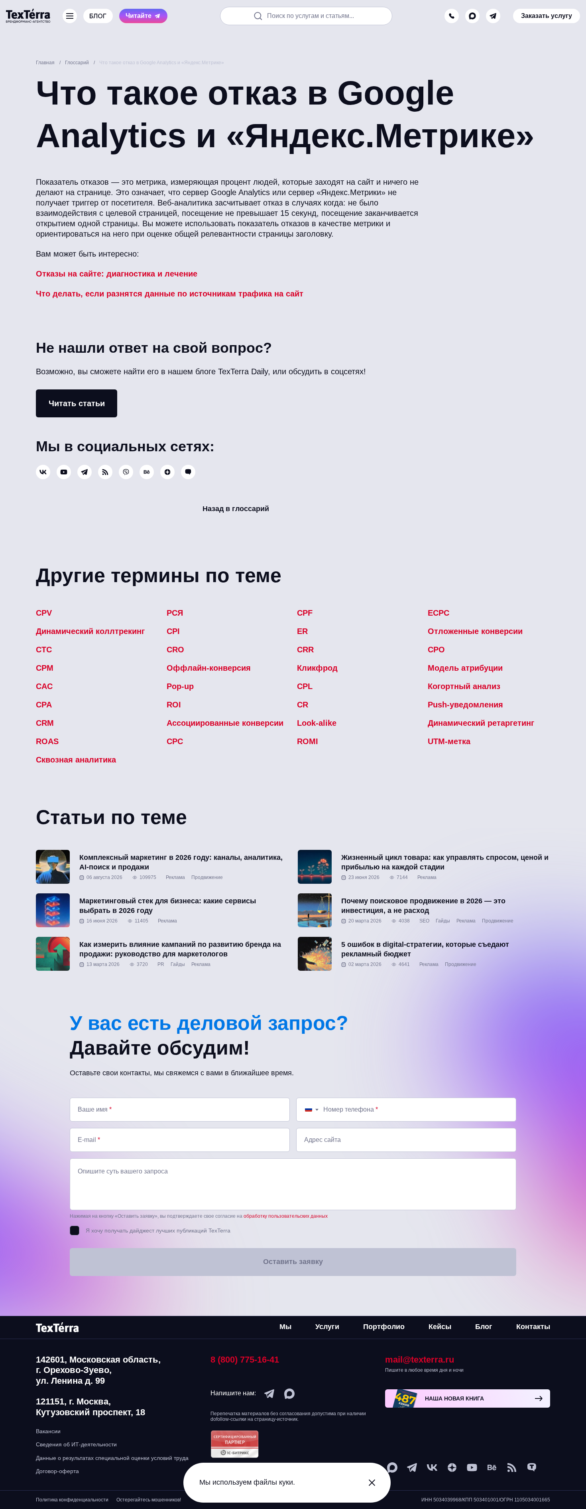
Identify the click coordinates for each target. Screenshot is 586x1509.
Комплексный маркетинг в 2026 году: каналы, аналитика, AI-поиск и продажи (181, 862)
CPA (44, 704)
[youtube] (64, 472)
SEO (424, 921)
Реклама (175, 877)
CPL (305, 686)
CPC (175, 741)
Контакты (533, 1327)
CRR (305, 649)
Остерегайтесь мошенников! (148, 1500)
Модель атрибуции (465, 668)
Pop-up (180, 686)
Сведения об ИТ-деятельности (76, 1444)
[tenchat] (188, 472)
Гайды (443, 921)
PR (160, 964)
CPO (436, 649)
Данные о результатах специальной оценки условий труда (112, 1458)
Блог (483, 1327)
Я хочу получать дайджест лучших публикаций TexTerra (158, 1230)
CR (302, 704)
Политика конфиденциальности (72, 1500)
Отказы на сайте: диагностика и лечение (116, 273)
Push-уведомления (465, 704)
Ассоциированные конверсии (225, 723)
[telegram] (493, 16)
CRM (45, 723)
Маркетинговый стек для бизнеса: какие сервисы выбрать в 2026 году (167, 905)
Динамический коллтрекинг (90, 631)
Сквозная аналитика (76, 759)
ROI (174, 704)
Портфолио (384, 1327)
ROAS (47, 741)
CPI (173, 631)
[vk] (43, 472)
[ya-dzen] (167, 472)
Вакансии (48, 1431)
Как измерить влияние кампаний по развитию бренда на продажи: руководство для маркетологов (180, 949)
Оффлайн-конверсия (209, 668)
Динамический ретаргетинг (481, 723)
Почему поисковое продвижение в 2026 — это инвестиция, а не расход (423, 905)
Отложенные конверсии (475, 631)
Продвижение (207, 877)
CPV (44, 612)
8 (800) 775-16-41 (244, 1360)
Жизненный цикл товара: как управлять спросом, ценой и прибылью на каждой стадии (445, 862)
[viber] (126, 472)
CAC (44, 686)
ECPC (438, 612)
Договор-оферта (57, 1471)
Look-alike (316, 723)
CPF (305, 612)
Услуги (327, 1327)
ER (302, 631)
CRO (175, 649)
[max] (472, 16)
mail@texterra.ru (419, 1360)
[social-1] (105, 472)
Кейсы (440, 1327)
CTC (44, 649)
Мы (285, 1327)
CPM (44, 668)
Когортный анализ (464, 686)
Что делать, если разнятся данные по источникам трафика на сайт (169, 293)
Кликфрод (317, 668)
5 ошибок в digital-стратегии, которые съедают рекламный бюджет (425, 949)
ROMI (307, 741)
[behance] (147, 472)
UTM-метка (449, 741)
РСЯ (175, 612)
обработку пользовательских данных (286, 1216)
